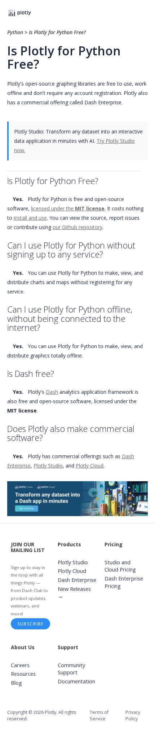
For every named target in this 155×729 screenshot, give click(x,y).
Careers (20, 665)
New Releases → (74, 593)
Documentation (76, 681)
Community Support (71, 669)
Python (16, 32)
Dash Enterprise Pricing (124, 582)
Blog (16, 682)
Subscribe (30, 623)
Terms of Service (99, 715)
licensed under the (68, 208)
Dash (52, 391)
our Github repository (77, 227)
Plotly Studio (48, 465)
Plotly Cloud (89, 465)
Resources (23, 673)
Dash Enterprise (77, 580)
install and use (30, 217)
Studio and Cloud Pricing (120, 566)
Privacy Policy (132, 715)
